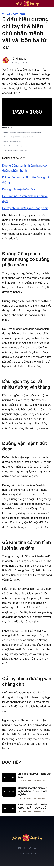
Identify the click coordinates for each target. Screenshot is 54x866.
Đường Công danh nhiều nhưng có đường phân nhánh (22, 132)
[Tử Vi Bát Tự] (27, 3)
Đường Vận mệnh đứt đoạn (13, 141)
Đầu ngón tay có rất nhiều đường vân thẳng (18, 137)
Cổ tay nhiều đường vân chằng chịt (15, 150)
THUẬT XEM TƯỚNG (13, 14)
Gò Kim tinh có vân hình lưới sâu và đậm (17, 146)
